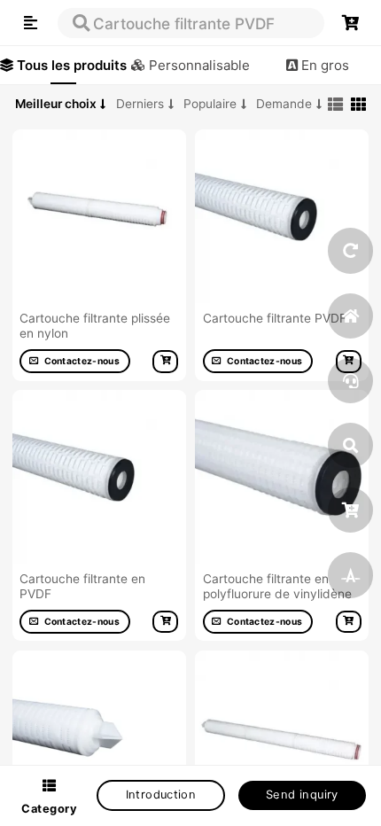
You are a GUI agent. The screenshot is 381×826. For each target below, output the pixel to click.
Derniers (140, 104)
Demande (284, 104)
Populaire (210, 104)
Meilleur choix (56, 104)
